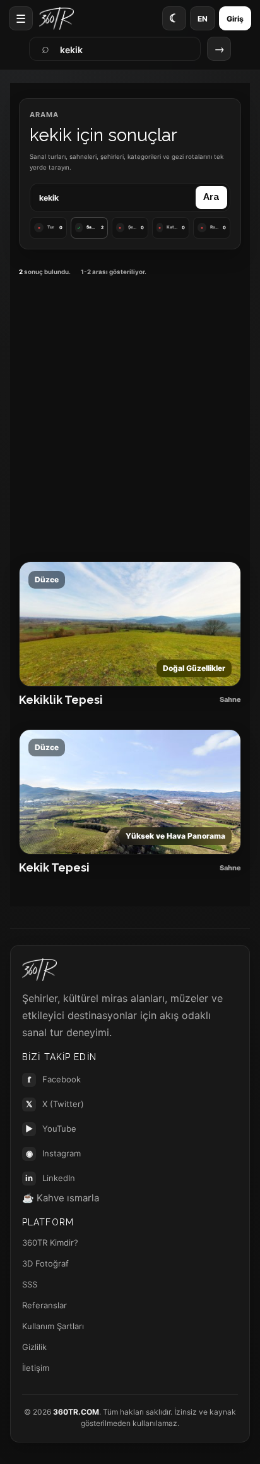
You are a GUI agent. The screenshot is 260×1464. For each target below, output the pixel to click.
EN (203, 18)
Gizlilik (34, 1347)
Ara (211, 197)
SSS (29, 1284)
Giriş (235, 18)
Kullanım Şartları (53, 1326)
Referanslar (44, 1305)
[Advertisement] (130, 417)
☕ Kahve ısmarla (60, 1198)
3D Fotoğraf (45, 1263)
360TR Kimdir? (50, 1242)
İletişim (35, 1368)
